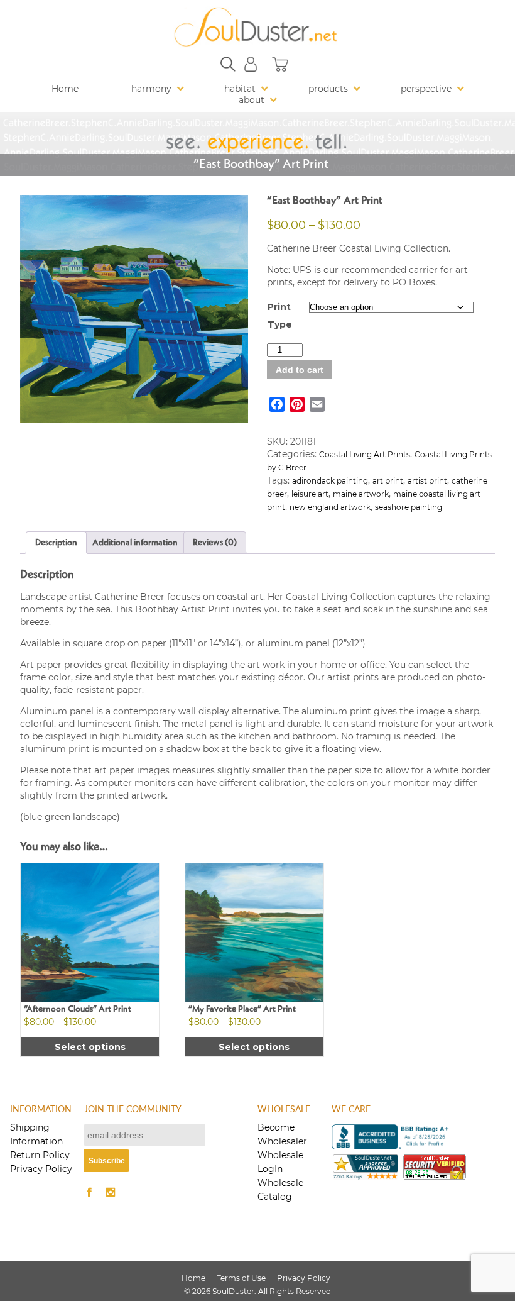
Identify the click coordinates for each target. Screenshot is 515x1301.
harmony (151, 88)
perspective (426, 88)
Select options (90, 1047)
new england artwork (330, 507)
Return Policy (40, 1155)
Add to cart (299, 370)
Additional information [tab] (135, 542)
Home (65, 88)
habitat (240, 88)
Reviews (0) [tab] (215, 542)
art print (387, 480)
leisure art (309, 494)
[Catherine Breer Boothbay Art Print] (134, 309)
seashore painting (408, 507)
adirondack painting (330, 480)
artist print (427, 480)
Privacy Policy (41, 1169)
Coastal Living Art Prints (364, 454)
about (251, 100)
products (328, 88)
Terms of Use (241, 1278)
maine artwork (361, 494)
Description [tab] (56, 542)
